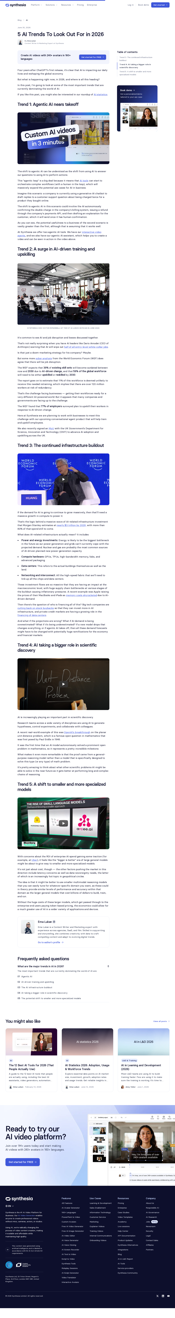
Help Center (123, 1231)
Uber (34, 860)
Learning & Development (101, 1203)
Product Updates (125, 1240)
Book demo (143, 5)
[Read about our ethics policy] (23, 1265)
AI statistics (100, 94)
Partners (150, 1249)
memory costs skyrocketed (81, 595)
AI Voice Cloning (69, 1245)
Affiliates (150, 1245)
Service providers (125, 1268)
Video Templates (125, 1217)
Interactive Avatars (70, 1282)
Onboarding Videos (98, 1240)
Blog (19, 20)
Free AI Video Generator (72, 1226)
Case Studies (123, 1212)
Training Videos (96, 1231)
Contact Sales (152, 1240)
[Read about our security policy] (9, 1265)
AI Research (151, 1217)
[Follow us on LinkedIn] (163, 1296)
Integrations (123, 1249)
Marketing (94, 1221)
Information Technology (100, 1212)
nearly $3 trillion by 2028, (71, 525)
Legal (148, 1235)
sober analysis (44, 358)
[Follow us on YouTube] (168, 1296)
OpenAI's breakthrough (77, 732)
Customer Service (98, 1217)
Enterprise (92, 5)
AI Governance (152, 1212)
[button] (36, 5)
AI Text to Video (69, 1254)
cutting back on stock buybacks (36, 608)
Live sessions (124, 1226)
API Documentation (126, 1235)
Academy (122, 1221)
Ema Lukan (31, 41)
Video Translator (69, 1277)
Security (149, 1231)
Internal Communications (101, 1235)
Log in (131, 5)
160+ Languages (69, 1212)
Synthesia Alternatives (128, 1245)
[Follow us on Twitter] (157, 1296)
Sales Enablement (98, 1208)
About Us (150, 1203)
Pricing (80, 5)
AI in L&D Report (125, 1259)
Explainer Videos (97, 1226)
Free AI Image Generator (73, 1231)
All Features (67, 1203)
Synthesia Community (128, 1273)
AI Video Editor (68, 1235)
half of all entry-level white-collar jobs (86, 346)
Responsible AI (152, 1208)
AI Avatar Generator (71, 1208)
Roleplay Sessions (70, 1268)
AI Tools (121, 1263)
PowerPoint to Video (71, 1217)
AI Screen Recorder (70, 1249)
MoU (51, 428)
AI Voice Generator (70, 1240)
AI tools (84, 180)
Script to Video (68, 1259)
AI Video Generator (26, 1215)
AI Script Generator (70, 1273)
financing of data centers (32, 615)
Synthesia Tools (69, 1263)
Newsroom (151, 1226)
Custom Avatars (69, 1221)
